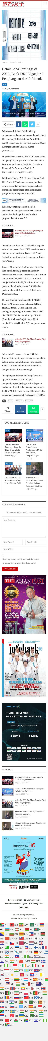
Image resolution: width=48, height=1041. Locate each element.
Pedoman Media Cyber (17, 904)
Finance (30, 430)
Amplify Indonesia (30, 918)
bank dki (10, 401)
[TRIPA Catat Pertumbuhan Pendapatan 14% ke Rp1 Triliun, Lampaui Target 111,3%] (34, 435)
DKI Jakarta (19, 401)
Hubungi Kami (37, 904)
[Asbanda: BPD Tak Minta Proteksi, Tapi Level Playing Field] (7, 342)
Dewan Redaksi (33, 900)
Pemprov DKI (29, 401)
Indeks (25, 907)
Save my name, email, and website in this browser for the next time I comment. (21, 561)
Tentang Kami (16, 900)
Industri (9, 463)
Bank (5, 84)
